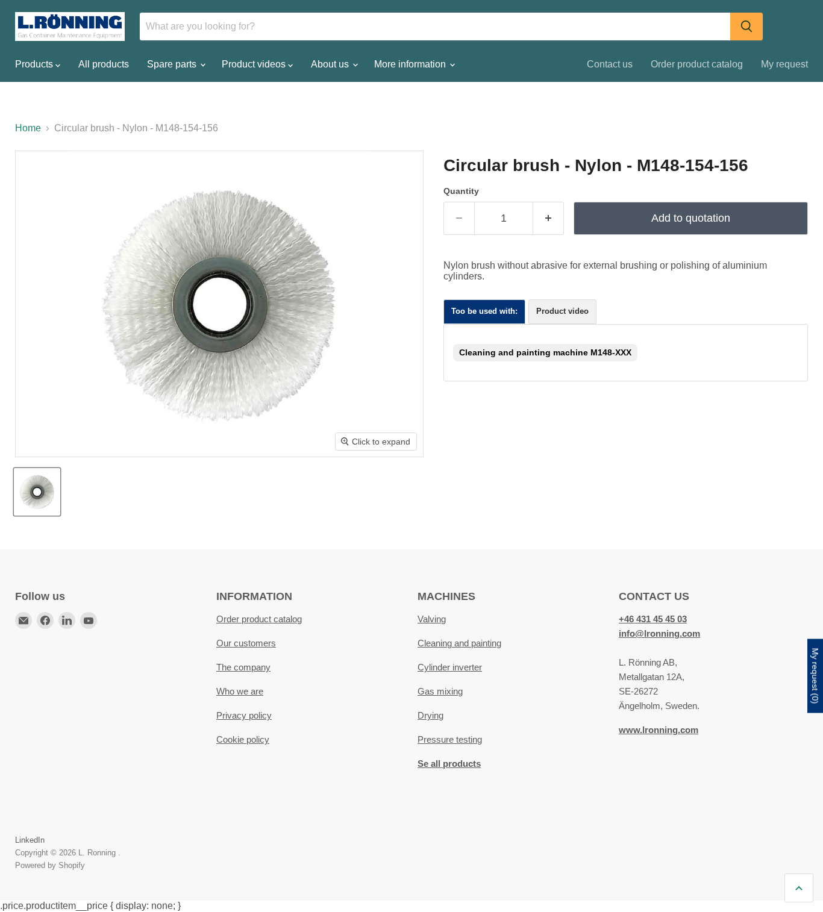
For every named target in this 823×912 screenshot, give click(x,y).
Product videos (255, 64)
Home (28, 128)
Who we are (239, 691)
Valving (432, 619)
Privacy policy (244, 715)
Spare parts (173, 64)
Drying (430, 715)
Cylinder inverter (450, 667)
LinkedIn (30, 840)
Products (35, 64)
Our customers (246, 643)
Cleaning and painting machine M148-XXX (545, 352)
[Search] (746, 26)
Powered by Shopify (50, 865)
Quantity (461, 191)
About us (331, 64)
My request (784, 64)
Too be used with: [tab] (484, 311)
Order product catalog (697, 64)
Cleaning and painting (459, 643)
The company (243, 667)
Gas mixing (440, 691)
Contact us (610, 64)
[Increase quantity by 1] (548, 218)
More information (411, 64)
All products (103, 64)
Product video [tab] (562, 311)
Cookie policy (242, 739)
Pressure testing (450, 739)
